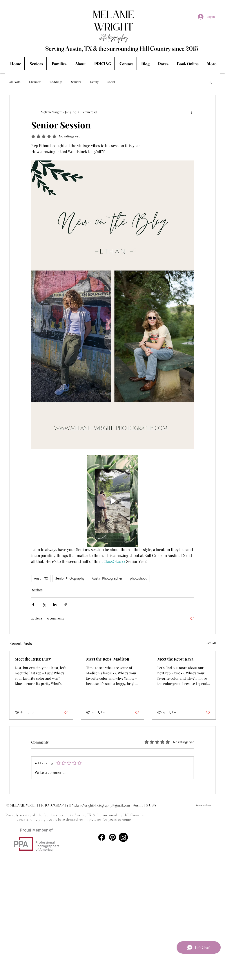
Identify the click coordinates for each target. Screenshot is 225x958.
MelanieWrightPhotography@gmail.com (101, 805)
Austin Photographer (107, 578)
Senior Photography (69, 578)
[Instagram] (123, 837)
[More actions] (191, 112)
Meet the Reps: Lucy (33, 659)
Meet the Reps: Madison (107, 659)
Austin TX (41, 578)
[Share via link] (66, 605)
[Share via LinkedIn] (55, 605)
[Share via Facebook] (33, 605)
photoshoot (138, 578)
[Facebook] (101, 837)
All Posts (14, 82)
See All (211, 643)
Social (111, 82)
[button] (210, 82)
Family (94, 82)
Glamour (35, 82)
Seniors (76, 82)
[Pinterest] (112, 837)
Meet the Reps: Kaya (175, 659)
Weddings (55, 82)
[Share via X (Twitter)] (44, 605)
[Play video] (112, 501)
